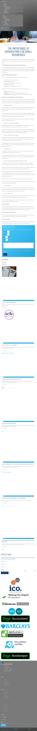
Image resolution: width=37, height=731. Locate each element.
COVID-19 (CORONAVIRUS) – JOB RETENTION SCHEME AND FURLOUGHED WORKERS (17, 464)
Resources (5, 6)
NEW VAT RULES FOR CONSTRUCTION (9, 423)
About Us (6, 11)
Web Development (24, 728)
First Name (5, 231)
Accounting (20, 221)
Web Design (19, 728)
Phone (4, 239)
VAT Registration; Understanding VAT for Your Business (14, 498)
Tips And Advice (7, 7)
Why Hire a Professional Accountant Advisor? (12, 379)
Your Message (5, 242)
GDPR (4, 249)
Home (4, 3)
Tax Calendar (6, 8)
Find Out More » (4, 307)
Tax (24, 223)
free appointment (25, 215)
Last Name (5, 234)
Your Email (3, 566)
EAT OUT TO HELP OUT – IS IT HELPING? (9, 345)
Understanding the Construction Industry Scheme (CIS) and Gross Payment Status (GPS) (18, 541)
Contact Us (5, 10)
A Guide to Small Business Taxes (9, 302)
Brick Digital (16, 728)
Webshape (29, 728)
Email (4, 237)
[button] (18, 261)
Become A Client (6, 12)
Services (5, 4)
